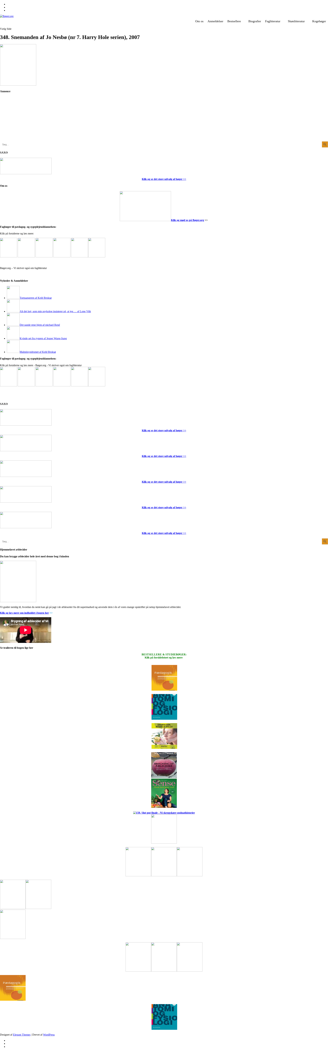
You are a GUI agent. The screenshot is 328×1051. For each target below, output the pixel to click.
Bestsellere (234, 21)
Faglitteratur (272, 21)
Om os (199, 21)
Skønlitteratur (296, 21)
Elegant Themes (21, 1034)
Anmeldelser (215, 21)
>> (184, 179)
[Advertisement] (25, 120)
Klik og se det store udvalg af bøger (162, 179)
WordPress (49, 1034)
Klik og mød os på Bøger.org (187, 220)
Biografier (254, 21)
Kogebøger (319, 21)
